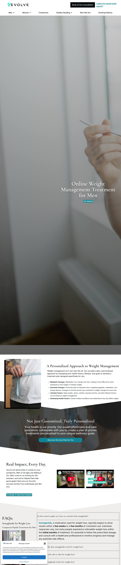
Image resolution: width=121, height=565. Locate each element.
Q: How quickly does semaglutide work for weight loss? (60, 547)
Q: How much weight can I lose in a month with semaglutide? (62, 516)
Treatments (43, 13)
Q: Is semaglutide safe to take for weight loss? (56, 554)
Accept (24, 557)
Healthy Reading (63, 13)
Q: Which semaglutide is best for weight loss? (55, 562)
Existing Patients (105, 13)
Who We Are (85, 13)
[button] (45, 543)
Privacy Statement (24, 561)
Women (25, 13)
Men (10, 13)
